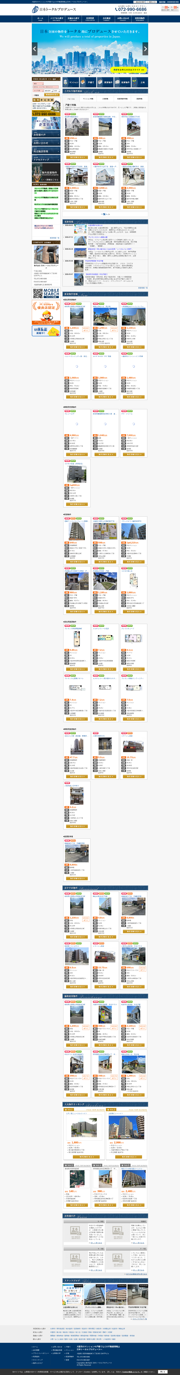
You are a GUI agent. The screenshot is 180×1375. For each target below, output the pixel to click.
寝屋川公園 (91, 1339)
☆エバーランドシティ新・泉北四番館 (78, 356)
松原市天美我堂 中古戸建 (130, 1004)
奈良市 (98, 1329)
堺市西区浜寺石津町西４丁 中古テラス (107, 1054)
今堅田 (52, 1332)
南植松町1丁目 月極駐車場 (74, 843)
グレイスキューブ (127, 628)
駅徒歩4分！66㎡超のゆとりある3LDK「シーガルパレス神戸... (110, 249)
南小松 (59, 1332)
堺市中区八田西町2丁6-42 (130, 117)
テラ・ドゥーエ (126, 414)
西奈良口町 (97, 1332)
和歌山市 (122, 1329)
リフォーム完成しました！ (44, 228)
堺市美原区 (61, 1329)
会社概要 (36, 1350)
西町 (104, 1332)
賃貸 (67, 1360)
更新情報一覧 (143, 288)
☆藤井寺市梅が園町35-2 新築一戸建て (135, 166)
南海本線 (60, 1336)
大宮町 (110, 1332)
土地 (67, 1353)
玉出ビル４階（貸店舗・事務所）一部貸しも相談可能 (84, 736)
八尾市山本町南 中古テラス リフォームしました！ (140, 946)
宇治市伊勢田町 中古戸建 (94, 261)
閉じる (162, 1372)
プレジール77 (69, 414)
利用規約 (36, 1356)
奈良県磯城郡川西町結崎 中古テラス (106, 117)
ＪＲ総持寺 (107, 1339)
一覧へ (104, 214)
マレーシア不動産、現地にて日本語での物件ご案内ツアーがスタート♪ (46, 191)
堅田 (66, 1339)
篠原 (113, 1339)
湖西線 (52, 1336)
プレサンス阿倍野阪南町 (73, 628)
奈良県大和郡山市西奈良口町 (75, 306)
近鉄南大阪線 (115, 1336)
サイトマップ (38, 1360)
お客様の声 (57, 1353)
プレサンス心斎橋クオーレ (74, 678)
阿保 (90, 1332)
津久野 (98, 1339)
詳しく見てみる (96, 1243)
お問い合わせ (57, 1347)
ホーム (35, 1347)
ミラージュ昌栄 (126, 736)
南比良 (65, 1332)
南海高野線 (75, 1336)
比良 (70, 1339)
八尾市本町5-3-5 (98, 736)
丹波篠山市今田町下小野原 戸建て (77, 571)
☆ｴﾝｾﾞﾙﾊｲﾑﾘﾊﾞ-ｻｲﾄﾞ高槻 (102, 356)
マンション (70, 1350)
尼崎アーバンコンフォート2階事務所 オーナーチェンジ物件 (86, 521)
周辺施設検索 (57, 1350)
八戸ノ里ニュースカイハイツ (76, 1113)
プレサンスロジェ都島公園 (97, 237)
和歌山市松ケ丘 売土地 (101, 306)
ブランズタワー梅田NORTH (131, 521)
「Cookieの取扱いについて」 (131, 1372)
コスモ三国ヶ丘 (126, 571)
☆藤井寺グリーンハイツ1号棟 (132, 356)
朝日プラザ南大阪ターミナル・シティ (134, 1169)
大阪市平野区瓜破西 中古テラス (105, 1004)
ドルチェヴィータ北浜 (101, 628)
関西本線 (93, 1336)
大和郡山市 (107, 1329)
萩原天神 (82, 1339)
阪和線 (67, 1336)
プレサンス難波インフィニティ (132, 678)
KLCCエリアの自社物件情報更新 (46, 204)
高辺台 (71, 1332)
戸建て (68, 1347)
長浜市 (84, 1329)
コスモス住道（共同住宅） (74, 464)
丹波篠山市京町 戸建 (101, 571)
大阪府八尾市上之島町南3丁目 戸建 (106, 521)
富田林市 (77, 1329)
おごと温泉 (59, 1339)
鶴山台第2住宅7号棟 (100, 896)
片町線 (100, 1336)
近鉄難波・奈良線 (128, 1336)
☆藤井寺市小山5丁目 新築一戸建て (106, 166)
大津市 (52, 1329)
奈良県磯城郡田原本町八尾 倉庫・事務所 (108, 414)
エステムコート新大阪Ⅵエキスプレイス (107, 678)
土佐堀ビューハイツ (115, 1113)
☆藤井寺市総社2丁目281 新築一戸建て (79, 166)
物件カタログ (38, 1363)
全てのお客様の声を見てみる (136, 1274)
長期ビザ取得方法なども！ (44, 218)
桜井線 (106, 1336)
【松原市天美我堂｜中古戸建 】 (96, 274)
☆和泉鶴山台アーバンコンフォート (134, 306)
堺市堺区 (91, 1329)
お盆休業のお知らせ (95, 225)
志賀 (75, 1339)
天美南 (84, 1332)
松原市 (114, 1329)
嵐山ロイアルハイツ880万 (43, 226)
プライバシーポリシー (41, 1353)
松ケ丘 (78, 1332)
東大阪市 (69, 1329)
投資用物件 (70, 1356)
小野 (51, 1339)
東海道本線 (84, 1336)
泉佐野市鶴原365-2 (71, 117)
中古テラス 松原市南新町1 (74, 1054)
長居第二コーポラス (72, 946)
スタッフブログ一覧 (140, 1319)
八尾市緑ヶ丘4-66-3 (71, 786)
